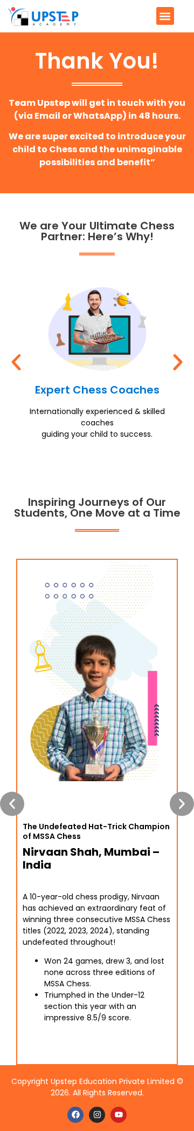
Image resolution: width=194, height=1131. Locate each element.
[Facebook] (75, 1115)
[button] (165, 16)
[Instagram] (97, 1115)
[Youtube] (118, 1115)
